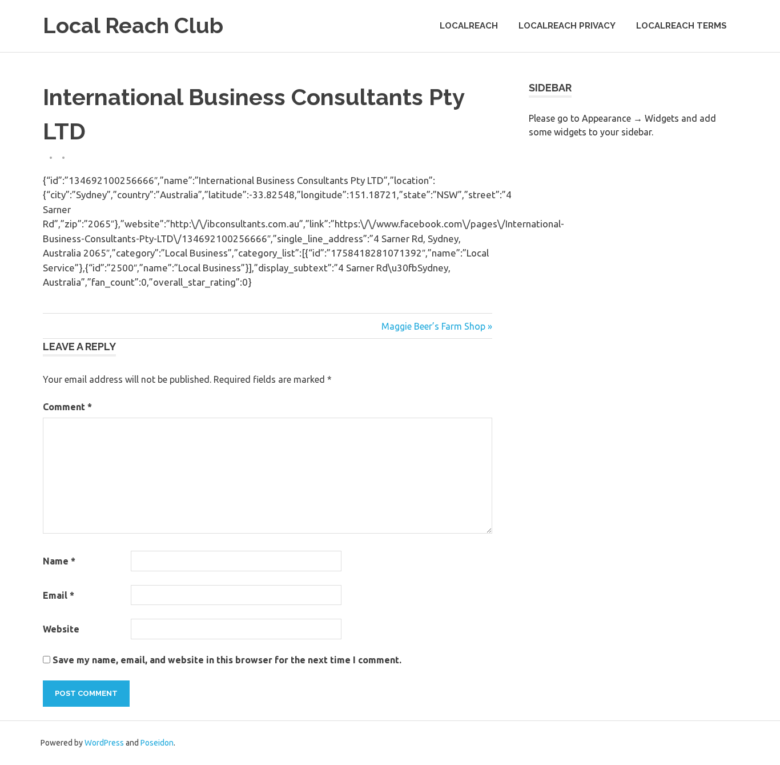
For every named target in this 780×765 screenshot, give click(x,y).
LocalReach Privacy (567, 26)
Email (58, 595)
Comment (67, 407)
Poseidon (157, 742)
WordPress (104, 742)
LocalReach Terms (681, 26)
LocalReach (469, 26)
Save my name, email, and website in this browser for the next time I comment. (227, 660)
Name (59, 561)
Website (61, 629)
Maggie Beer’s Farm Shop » (436, 326)
